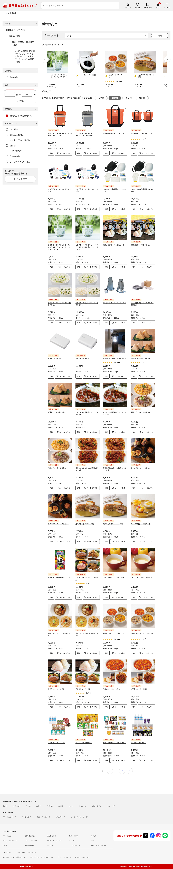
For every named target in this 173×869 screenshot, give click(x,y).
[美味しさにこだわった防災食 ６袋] (60, 616)
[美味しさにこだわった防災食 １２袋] (87, 616)
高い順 (129, 98)
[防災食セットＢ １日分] (115, 671)
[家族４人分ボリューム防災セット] (115, 725)
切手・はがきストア (9, 817)
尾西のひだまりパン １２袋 (113, 524)
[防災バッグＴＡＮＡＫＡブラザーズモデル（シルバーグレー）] (87, 116)
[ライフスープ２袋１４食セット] (115, 560)
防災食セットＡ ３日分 (83, 689)
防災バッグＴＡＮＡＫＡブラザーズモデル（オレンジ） (60, 134)
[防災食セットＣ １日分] (60, 725)
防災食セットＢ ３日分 (139, 689)
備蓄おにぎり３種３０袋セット (58, 412)
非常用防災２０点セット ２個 (141, 133)
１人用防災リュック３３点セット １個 (60, 190)
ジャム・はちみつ (31, 840)
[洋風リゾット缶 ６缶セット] (143, 395)
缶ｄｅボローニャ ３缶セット (141, 468)
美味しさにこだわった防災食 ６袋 (59, 634)
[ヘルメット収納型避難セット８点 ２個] (143, 172)
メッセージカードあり (20, 140)
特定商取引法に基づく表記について (42, 857)
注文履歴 (137, 7)
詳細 (51, 153)
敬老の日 (50, 806)
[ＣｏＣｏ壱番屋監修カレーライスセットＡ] (87, 395)
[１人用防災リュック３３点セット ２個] (87, 172)
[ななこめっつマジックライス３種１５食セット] (60, 285)
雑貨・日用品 (29, 845)
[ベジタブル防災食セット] (87, 725)
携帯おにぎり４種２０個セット (113, 245)
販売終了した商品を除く (21, 115)
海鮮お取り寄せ (30, 836)
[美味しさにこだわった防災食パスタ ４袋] (87, 450)
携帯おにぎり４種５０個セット (141, 245)
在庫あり (14, 77)
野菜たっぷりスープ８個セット (113, 633)
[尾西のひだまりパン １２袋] (115, 506)
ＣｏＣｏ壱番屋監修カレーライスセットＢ (114, 413)
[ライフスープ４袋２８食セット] (143, 560)
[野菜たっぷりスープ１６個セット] (143, 616)
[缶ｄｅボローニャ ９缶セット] (60, 506)
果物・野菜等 (73, 836)
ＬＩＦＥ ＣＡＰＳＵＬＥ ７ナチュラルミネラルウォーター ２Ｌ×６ (86, 247)
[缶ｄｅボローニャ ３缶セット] (143, 450)
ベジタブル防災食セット (83, 743)
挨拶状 (13, 145)
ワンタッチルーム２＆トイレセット (114, 304)
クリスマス (82, 806)
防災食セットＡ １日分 (56, 689)
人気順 (101, 98)
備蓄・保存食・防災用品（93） (23, 43)
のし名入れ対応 (17, 134)
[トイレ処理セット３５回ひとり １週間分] (143, 285)
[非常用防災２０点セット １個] (115, 116)
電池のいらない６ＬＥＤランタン (114, 358)
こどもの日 (16, 806)
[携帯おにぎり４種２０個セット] (115, 227)
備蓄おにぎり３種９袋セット (140, 358)
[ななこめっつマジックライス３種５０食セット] (87, 285)
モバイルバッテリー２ (83, 358)
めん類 (5, 845)
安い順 (142, 98)
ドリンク (72, 840)
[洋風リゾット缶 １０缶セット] (60, 450)
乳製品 (93, 836)
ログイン (128, 7)
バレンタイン (96, 806)
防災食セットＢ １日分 (111, 689)
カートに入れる (64, 153)
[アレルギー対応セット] (143, 725)
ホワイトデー (111, 806)
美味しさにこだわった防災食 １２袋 (86, 634)
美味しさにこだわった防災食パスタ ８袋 (114, 469)
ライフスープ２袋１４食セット (113, 577)
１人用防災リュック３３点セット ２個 (87, 190)
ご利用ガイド (7, 852)
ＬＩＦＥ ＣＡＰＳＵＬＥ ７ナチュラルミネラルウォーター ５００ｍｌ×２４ (59, 247)
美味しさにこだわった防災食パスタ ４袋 (86, 469)
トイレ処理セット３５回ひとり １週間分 (142, 304)
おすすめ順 (87, 98)
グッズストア (60, 817)
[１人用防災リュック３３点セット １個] (60, 172)
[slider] (5, 89)
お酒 (92, 840)
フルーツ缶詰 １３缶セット (140, 524)
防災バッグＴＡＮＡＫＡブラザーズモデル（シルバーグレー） (87, 134)
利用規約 (6, 857)
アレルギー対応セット (138, 743)
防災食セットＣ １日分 (56, 743)
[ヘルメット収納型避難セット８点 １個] (115, 172)
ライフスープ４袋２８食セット (141, 577)
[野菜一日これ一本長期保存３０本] (60, 560)
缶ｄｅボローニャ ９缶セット (58, 524)
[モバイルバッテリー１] (60, 341)
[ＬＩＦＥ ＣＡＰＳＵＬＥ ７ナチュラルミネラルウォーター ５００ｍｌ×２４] (60, 227)
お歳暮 (60, 806)
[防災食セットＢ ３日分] (143, 671)
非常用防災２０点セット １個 (113, 133)
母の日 (5, 806)
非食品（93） (15, 36)
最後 (130, 771)
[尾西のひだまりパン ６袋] (87, 506)
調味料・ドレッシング (54, 840)
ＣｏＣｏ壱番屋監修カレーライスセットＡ (86, 413)
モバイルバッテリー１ (55, 358)
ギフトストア (26, 817)
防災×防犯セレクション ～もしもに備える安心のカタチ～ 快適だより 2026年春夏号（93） (25, 56)
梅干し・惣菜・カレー (10, 840)
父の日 (28, 806)
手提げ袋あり (16, 150)
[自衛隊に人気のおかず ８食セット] (87, 560)
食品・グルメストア (43, 817)
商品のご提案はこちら (82, 857)
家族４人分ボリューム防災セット (114, 743)
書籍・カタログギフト (99, 845)
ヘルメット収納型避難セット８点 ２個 (143, 190)
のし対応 (14, 129)
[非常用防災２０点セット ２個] (143, 116)
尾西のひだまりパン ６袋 (84, 524)
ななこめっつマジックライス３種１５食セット (59, 304)
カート (158, 7)
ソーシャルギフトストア (79, 817)
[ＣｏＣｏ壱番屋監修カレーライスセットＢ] (115, 395)
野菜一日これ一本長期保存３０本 (59, 577)
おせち (71, 806)
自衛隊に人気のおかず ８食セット (86, 578)
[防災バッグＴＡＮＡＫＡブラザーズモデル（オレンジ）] (60, 116)
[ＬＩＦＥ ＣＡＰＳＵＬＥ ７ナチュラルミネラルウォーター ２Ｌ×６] (87, 227)
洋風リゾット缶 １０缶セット (58, 468)
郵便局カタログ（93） (16, 30)
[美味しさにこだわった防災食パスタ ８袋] (115, 450)
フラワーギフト (74, 845)
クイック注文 (147, 7)
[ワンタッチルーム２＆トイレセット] (115, 285)
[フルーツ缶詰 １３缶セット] (143, 506)
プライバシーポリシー (64, 857)
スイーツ (50, 845)
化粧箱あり (15, 156)
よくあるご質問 (19, 852)
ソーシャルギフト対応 (20, 161)
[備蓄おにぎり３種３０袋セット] (60, 395)
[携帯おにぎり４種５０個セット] (143, 227)
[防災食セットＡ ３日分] (87, 671)
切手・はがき (7, 836)
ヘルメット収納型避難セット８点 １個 (115, 190)
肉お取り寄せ (51, 836)
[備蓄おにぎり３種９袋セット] (143, 341)
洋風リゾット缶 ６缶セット (140, 412)
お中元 (38, 806)
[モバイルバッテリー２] (87, 341)
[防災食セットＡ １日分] (60, 671)
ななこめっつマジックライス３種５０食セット (86, 304)
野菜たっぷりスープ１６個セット (142, 633)
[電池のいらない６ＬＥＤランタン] (115, 341)
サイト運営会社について (19, 857)
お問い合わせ (31, 852)
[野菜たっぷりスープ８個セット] (115, 616)
